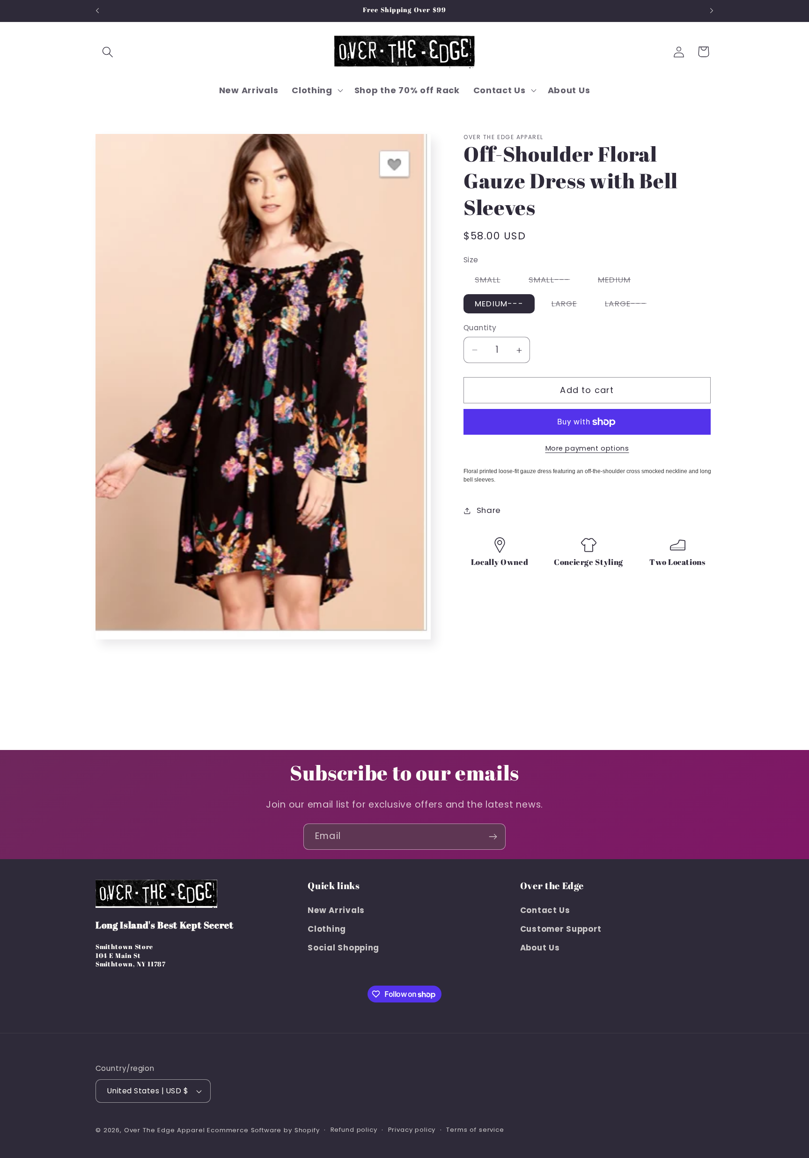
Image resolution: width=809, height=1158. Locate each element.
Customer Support (561, 929)
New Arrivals (336, 910)
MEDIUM (620, 282)
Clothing (327, 929)
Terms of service (475, 1129)
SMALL (493, 282)
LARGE (570, 306)
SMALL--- (555, 282)
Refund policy (354, 1129)
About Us (540, 947)
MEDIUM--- (499, 304)
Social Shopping (343, 947)
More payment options (587, 448)
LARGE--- (631, 306)
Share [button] (489, 510)
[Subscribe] (492, 837)
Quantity (480, 328)
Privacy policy (412, 1129)
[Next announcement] (711, 11)
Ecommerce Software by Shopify (263, 1130)
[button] (108, 51)
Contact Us (545, 910)
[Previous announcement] (97, 11)
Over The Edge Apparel (164, 1130)
